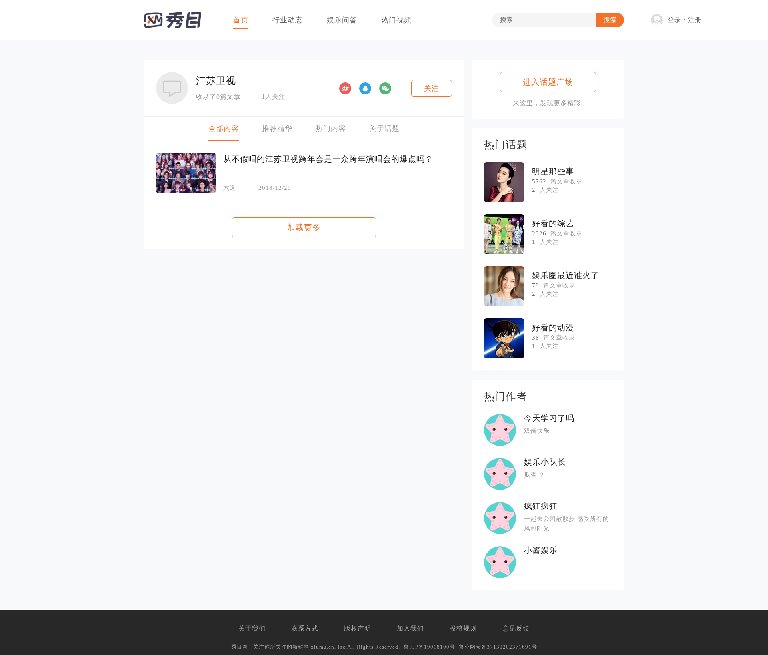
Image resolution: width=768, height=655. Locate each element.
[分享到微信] (385, 88)
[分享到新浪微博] (345, 88)
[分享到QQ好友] (365, 88)
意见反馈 (516, 628)
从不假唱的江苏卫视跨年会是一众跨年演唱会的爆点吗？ (328, 159)
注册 (695, 19)
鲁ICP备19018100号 (429, 647)
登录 (674, 19)
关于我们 (252, 628)
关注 (431, 88)
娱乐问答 (342, 20)
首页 (240, 20)
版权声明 (357, 628)
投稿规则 (463, 628)
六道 (229, 188)
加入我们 (410, 628)
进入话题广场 (548, 82)
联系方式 (304, 628)
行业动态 (287, 20)
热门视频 (396, 20)
